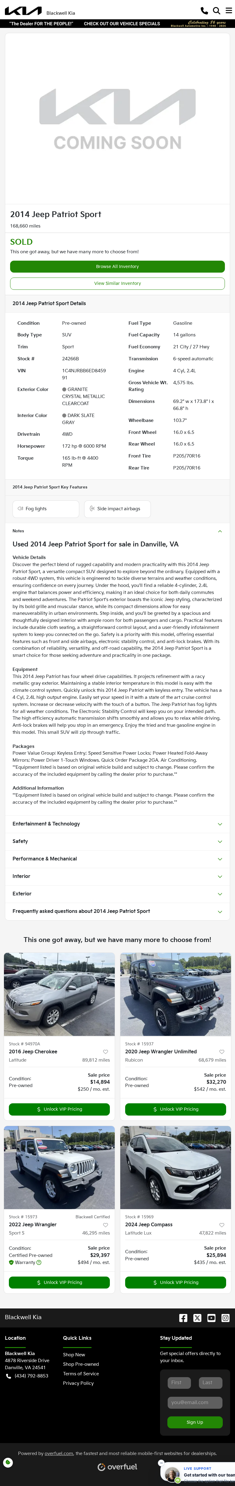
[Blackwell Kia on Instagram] (223, 1318)
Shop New (74, 1355)
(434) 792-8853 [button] (31, 1376)
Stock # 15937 (139, 1044)
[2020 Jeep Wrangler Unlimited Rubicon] (175, 994)
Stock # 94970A (24, 1044)
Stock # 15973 (23, 1217)
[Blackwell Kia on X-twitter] (195, 1318)
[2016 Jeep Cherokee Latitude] (59, 994)
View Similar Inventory (117, 283)
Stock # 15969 (139, 1217)
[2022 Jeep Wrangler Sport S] (59, 1167)
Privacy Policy (78, 1383)
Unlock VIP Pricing (63, 1109)
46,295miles (96, 1233)
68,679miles (212, 1060)
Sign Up (195, 1422)
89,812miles (96, 1060)
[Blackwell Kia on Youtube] (209, 1318)
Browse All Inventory (117, 266)
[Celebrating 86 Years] (117, 23)
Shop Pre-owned (81, 1364)
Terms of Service (81, 1374)
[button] (204, 11)
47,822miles (212, 1233)
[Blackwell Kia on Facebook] (181, 1318)
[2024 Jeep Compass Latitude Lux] (175, 1167)
